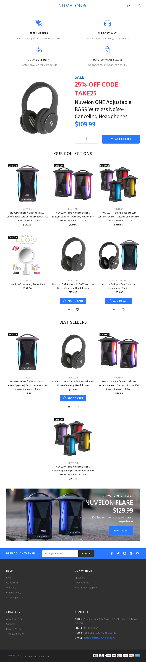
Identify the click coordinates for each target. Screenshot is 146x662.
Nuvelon (27, 209)
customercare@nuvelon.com (99, 638)
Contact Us (12, 583)
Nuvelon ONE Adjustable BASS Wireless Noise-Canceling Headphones (103, 109)
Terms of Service (15, 634)
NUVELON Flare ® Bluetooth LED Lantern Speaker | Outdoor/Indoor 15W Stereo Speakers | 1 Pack (27, 217)
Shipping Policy (14, 598)
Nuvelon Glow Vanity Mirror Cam (27, 284)
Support (10, 624)
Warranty (11, 588)
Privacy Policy (13, 629)
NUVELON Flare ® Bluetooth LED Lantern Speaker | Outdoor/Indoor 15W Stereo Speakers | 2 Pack (73, 217)
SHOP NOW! (121, 531)
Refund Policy (13, 593)
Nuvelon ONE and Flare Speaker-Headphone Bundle (118, 286)
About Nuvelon (14, 619)
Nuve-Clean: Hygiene (86, 588)
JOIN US (86, 554)
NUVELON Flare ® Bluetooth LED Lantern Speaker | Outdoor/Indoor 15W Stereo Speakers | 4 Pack (118, 217)
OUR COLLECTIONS (73, 154)
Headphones (82, 583)
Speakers (80, 578)
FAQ (8, 578)
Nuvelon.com (118, 280)
